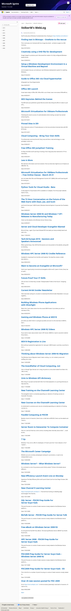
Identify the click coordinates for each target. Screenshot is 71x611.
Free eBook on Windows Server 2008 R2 (39, 527)
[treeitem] (9, 28)
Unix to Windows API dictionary (36, 378)
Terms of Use (53, 608)
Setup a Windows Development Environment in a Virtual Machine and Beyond (44, 65)
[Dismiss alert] (68, 3)
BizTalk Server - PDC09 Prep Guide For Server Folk (44, 515)
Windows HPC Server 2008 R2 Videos (38, 329)
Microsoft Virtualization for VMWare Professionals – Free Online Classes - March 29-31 (44, 173)
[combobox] (9, 25)
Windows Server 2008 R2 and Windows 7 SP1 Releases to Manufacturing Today (41, 215)
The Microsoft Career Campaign (36, 451)
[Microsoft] (2, 12)
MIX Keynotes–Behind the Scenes (36, 99)
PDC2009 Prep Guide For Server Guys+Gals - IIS (43, 568)
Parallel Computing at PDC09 (34, 414)
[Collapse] (17, 22)
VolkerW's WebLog (37, 23)
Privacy (31, 608)
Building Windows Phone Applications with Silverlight (39, 303)
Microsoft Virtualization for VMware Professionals (44, 111)
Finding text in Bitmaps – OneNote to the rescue (43, 39)
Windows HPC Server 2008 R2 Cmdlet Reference (43, 253)
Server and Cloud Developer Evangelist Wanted (43, 226)
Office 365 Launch (29, 89)
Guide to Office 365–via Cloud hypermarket (41, 78)
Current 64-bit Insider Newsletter (36, 290)
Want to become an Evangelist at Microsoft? (41, 265)
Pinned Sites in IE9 (29, 123)
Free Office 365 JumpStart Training (37, 148)
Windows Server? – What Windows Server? (40, 463)
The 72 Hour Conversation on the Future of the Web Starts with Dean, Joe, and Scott (43, 200)
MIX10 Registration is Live (33, 341)
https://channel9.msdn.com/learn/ (30, 491)
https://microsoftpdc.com (31, 584)
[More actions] (67, 23)
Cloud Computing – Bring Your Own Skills (40, 135)
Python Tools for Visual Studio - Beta (38, 187)
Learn (22, 23)
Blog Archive (29, 23)
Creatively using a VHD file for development (41, 51)
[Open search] (64, 12)
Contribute (26, 608)
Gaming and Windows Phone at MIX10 (39, 317)
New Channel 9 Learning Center (36, 488)
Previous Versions (13, 608)
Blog (20, 608)
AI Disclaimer (4, 608)
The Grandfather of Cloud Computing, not (40, 366)
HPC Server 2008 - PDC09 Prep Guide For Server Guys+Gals (39, 540)
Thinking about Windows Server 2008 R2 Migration (45, 353)
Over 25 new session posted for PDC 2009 (40, 581)
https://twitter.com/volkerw (60, 36)
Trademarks (61, 608)
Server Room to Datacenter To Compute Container (44, 427)
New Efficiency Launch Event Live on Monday (42, 476)
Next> (22, 592)
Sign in (67, 12)
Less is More (27, 160)
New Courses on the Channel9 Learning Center (43, 402)
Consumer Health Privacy (42, 608)
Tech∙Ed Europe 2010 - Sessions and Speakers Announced (37, 240)
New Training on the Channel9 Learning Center (43, 390)
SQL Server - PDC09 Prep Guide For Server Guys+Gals (37, 501)
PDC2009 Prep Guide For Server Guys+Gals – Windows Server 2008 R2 (41, 555)
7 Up (23, 439)
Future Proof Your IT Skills (33, 278)
